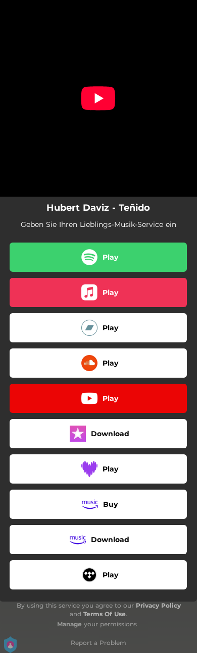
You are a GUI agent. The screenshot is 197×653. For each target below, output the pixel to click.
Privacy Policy (158, 605)
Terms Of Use (104, 614)
